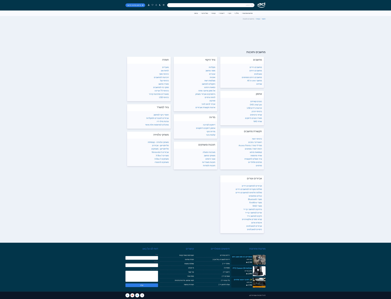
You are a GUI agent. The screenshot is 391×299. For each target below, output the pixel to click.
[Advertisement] (195, 35)
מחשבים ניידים (256, 67)
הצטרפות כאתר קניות (186, 255)
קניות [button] (214, 13)
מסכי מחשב (210, 70)
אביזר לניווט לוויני (208, 104)
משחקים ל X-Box (162, 158)
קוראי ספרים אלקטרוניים (252, 219)
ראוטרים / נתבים (255, 142)
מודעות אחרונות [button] (248, 13)
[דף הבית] (261, 5)
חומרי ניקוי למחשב (161, 114)
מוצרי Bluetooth (255, 199)
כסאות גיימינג (209, 87)
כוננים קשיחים (256, 101)
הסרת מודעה (189, 259)
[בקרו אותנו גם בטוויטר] (137, 295)
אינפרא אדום (256, 222)
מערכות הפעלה (209, 152)
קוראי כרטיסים (256, 114)
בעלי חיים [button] (205, 13)
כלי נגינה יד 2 (225, 280)
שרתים (259, 84)
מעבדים (165, 67)
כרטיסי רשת (257, 138)
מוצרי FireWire (255, 202)
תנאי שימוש (190, 280)
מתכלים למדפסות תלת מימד (157, 124)
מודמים (259, 165)
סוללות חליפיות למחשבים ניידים (249, 192)
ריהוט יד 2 (226, 272)
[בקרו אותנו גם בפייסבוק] (142, 295)
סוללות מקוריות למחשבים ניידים (249, 189)
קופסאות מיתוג (256, 152)
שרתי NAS (258, 121)
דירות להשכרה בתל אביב (221, 259)
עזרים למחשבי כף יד (253, 212)
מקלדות (212, 67)
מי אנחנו (191, 268)
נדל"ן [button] (237, 13)
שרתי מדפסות (256, 155)
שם (156, 254)
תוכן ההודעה (154, 269)
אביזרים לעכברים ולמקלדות (157, 118)
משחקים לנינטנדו (162, 162)
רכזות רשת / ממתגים (253, 148)
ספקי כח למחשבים (161, 87)
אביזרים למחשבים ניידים (252, 185)
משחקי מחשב (209, 155)
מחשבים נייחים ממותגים (252, 77)
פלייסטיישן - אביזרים (160, 145)
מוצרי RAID (257, 205)
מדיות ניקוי (211, 131)
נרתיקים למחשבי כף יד (252, 209)
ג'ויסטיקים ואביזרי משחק (205, 94)
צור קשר (191, 272)
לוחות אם (165, 70)
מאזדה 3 (227, 268)
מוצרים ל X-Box (162, 155)
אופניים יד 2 (226, 276)
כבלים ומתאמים (255, 195)
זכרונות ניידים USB (254, 108)
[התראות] (156, 5)
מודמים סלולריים (255, 162)
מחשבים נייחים (255, 70)
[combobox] (210, 5)
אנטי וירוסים (210, 158)
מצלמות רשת (209, 80)
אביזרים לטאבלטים (254, 226)
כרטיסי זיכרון (257, 111)
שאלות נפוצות (189, 263)
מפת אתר (190, 276)
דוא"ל (156, 262)
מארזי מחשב (163, 84)
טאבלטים (258, 74)
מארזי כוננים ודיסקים (253, 118)
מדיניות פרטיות (180, 280)
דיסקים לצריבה (209, 124)
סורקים (212, 100)
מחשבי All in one (254, 80)
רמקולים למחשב (208, 84)
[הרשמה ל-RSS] (127, 295)
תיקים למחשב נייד (254, 216)
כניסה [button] (196, 13)
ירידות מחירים (225, 255)
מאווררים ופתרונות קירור (159, 94)
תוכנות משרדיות (208, 162)
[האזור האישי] (149, 5)
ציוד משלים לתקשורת (253, 158)
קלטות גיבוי (210, 134)
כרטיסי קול (164, 80)
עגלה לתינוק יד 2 (224, 284)
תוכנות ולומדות (209, 165)
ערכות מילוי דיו (163, 121)
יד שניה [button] (222, 13)
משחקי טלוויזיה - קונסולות (158, 142)
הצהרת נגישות (189, 284)
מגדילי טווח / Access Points (250, 145)
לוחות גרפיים (210, 97)
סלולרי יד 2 (226, 263)
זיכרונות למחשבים (161, 77)
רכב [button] (230, 13)
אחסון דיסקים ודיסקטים (205, 128)
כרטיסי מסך (164, 74)
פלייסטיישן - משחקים (160, 148)
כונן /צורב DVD (256, 104)
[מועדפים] (152, 5)
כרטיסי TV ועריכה (162, 90)
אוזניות (212, 77)
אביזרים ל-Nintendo (160, 152)
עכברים (212, 74)
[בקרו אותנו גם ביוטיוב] (132, 295)
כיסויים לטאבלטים (254, 229)
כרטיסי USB (164, 97)
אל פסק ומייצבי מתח (206, 90)
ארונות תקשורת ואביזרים (205, 107)
